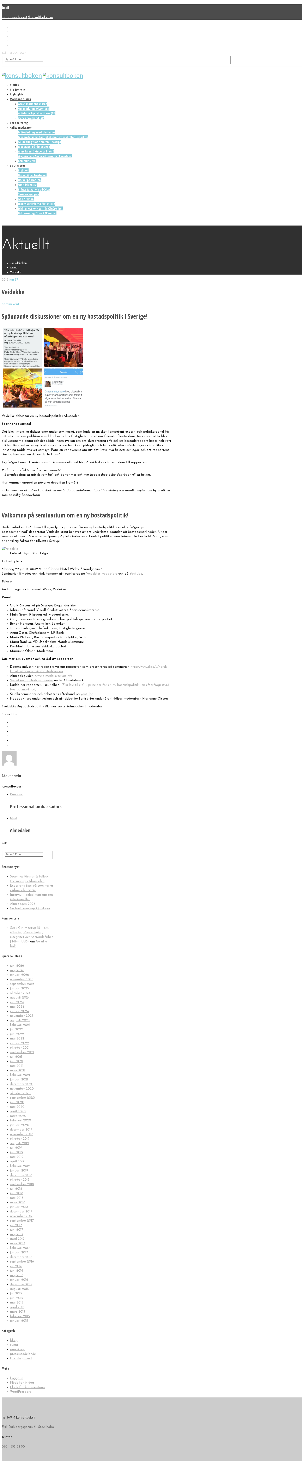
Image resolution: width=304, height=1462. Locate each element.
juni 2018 (16, 1193)
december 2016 (21, 1257)
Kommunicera (27, 161)
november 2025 (21, 979)
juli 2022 (16, 1029)
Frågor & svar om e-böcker (34, 189)
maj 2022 (17, 1038)
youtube (87, 694)
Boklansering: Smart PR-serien (37, 213)
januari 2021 (19, 1079)
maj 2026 (17, 970)
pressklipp (17, 1349)
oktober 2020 (20, 1093)
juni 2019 (16, 1152)
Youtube (135, 573)
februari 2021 (20, 1075)
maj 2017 (16, 1234)
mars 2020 (18, 1116)
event (15, 304)
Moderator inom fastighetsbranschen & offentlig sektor (53, 137)
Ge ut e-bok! (17, 166)
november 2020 (22, 1088)
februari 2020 (20, 1120)
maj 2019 (16, 1157)
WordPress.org (20, 1392)
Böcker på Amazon (29, 180)
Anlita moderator (21, 128)
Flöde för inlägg (22, 1382)
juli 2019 (16, 1148)
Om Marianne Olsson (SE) (33, 108)
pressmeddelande (23, 1354)
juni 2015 (16, 1298)
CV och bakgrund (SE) (31, 118)
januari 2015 (19, 1321)
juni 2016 (16, 1270)
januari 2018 (19, 1207)
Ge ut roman (26, 199)
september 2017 (22, 1220)
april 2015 (17, 1307)
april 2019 (17, 1161)
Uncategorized (21, 1358)
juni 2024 (17, 1002)
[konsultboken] (22, 75)
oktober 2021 (20, 1047)
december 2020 (21, 1084)
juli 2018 (16, 1189)
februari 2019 (20, 1166)
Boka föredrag (19, 123)
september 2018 (22, 1184)
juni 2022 (17, 1034)
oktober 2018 (20, 1179)
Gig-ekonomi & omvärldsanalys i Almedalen (45, 156)
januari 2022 (19, 1043)
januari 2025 (19, 988)
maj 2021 (16, 1066)
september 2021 (22, 1052)
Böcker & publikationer (32, 175)
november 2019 (21, 1134)
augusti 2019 (19, 1143)
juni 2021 (16, 1061)
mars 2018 (17, 1202)
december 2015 (21, 1284)
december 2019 (21, 1129)
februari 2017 (20, 1248)
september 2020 (22, 1098)
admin (6, 304)
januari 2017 (19, 1252)
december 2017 (21, 1211)
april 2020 (18, 1111)
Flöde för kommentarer (27, 1387)
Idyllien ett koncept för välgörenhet (40, 208)
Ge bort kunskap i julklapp (30, 908)
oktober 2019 (20, 1138)
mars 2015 (17, 1311)
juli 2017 (16, 1225)
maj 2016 (16, 1275)
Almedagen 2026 (22, 904)
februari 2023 (20, 1025)
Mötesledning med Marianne (36, 132)
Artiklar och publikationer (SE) (36, 113)
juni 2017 (16, 1230)
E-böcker (23, 170)
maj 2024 (17, 1006)
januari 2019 (19, 1170)
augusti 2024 (20, 997)
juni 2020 (17, 1102)
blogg (14, 1340)
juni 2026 (17, 965)
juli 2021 (16, 1057)
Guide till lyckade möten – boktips (39, 142)
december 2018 (21, 1175)
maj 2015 (16, 1302)
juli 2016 (16, 1266)
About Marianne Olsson (32, 104)
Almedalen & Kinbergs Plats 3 (36, 151)
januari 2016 (19, 1280)
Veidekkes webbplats (101, 573)
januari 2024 (19, 1011)
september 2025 (22, 984)
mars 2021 (17, 1070)
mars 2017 (17, 1243)
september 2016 (22, 1261)
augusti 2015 (19, 1289)
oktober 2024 (20, 993)
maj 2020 (17, 1107)
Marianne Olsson (20, 99)
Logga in (16, 1378)
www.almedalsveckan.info (54, 676)
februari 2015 (20, 1316)
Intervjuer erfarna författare (36, 204)
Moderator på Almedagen (34, 147)
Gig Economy (17, 89)
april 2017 (17, 1239)
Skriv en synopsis (28, 194)
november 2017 (21, 1216)
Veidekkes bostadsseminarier (31, 680)
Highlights (16, 94)
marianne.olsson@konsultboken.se (27, 17)
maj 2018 (16, 1198)
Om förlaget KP (27, 185)
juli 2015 (16, 1293)
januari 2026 (19, 975)
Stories (14, 85)
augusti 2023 (20, 1020)
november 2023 (21, 1016)
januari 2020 (19, 1125)
